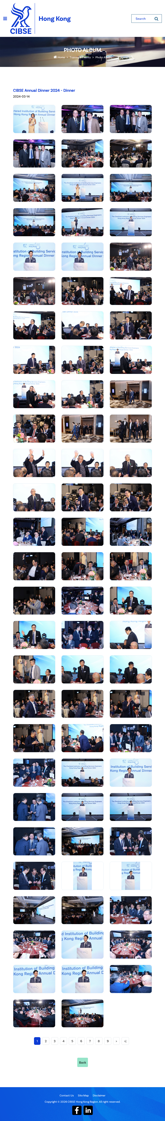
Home (61, 57)
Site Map (83, 1095)
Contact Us (67, 1095)
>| (125, 1041)
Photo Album (103, 57)
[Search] (156, 18)
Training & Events (80, 57)
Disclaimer (99, 1095)
